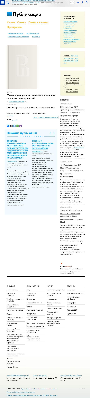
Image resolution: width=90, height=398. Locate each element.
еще (65, 63)
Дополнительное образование (33, 318)
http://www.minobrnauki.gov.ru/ (18, 375)
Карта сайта (53, 395)
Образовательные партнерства (33, 331)
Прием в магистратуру (35, 310)
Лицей (29, 290)
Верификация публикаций (15, 33)
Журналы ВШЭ (72, 310)
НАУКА (50, 286)
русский (14, 120)
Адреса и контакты (27, 389)
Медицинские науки (72, 82)
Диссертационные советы (53, 304)
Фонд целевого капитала (12, 324)
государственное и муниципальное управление (70, 26)
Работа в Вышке (12, 367)
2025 (65, 59)
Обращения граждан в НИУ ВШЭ (14, 319)
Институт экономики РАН (16, 101)
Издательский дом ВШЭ (75, 293)
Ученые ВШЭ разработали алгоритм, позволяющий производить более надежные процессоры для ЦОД (71, 216)
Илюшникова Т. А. (12, 161)
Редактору (82, 388)
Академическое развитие (52, 313)
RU (71, 2)
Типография (71, 303)
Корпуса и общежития (15, 310)
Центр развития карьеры (36, 323)
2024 (69, 59)
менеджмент (76, 39)
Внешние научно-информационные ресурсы (53, 323)
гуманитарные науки (70, 30)
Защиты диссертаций (54, 308)
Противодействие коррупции (13, 330)
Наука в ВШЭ (36, 36)
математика (67, 39)
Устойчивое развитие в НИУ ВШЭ (15, 300)
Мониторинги (52, 299)
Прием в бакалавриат (34, 303)
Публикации (27, 14)
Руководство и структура (12, 294)
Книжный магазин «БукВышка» (73, 298)
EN (73, 2)
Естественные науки (72, 80)
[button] (19, 136)
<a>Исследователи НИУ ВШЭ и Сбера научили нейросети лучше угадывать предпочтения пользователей (72, 171)
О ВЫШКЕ (11, 286)
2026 (76, 56)
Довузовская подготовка (31, 294)
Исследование (79, 148)
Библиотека (71, 290)
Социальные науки (72, 89)
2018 (76, 61)
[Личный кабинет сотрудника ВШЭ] (82, 2)
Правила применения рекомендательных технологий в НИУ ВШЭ (28, 395)
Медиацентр (71, 306)
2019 (72, 61)
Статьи (21, 22)
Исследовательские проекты (54, 294)
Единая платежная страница (13, 362)
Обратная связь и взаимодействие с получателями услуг (34, 338)
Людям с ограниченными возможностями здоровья (16, 356)
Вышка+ (29, 306)
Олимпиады (31, 299)
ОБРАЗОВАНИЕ (33, 286)
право (66, 41)
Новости (64, 100)
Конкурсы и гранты (54, 318)
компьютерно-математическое (69, 36)
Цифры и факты (12, 290)
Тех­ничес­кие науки (72, 91)
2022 (76, 59)
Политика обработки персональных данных (20, 392)
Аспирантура (31, 314)
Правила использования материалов (18, 36)
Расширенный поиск (33, 33)
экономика (67, 44)
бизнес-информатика (70, 21)
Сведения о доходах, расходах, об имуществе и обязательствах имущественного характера (15, 339)
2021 (65, 61)
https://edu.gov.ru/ (40, 375)
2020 (69, 61)
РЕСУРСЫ (71, 286)
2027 (72, 56)
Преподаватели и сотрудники (13, 306)
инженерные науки (70, 33)
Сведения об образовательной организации (13, 348)
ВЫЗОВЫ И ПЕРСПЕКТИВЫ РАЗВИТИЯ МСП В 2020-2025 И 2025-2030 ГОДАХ (43, 144)
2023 (72, 59)
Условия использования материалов (45, 389)
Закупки (9, 314)
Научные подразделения (56, 290)
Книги (11, 22)
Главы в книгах (38, 22)
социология (72, 41)
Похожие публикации (22, 133)
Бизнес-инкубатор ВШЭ (35, 326)
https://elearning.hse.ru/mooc (71, 375)
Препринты (14, 27)
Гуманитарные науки (72, 78)
